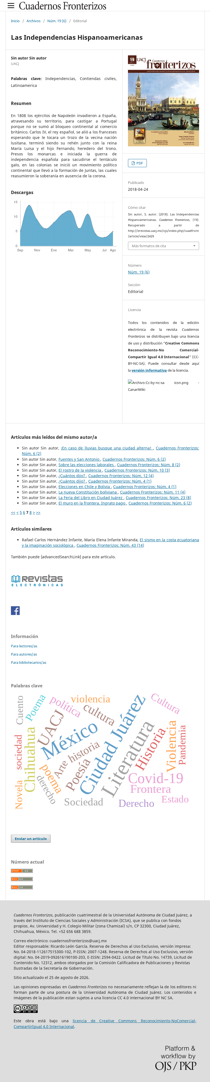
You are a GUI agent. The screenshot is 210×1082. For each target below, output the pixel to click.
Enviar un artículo (31, 838)
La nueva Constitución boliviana (88, 492)
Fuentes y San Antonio (79, 459)
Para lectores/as (24, 645)
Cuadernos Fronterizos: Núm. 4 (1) (119, 481)
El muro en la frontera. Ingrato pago (92, 503)
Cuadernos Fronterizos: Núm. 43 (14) (110, 545)
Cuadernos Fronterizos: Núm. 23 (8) (158, 497)
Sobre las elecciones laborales (87, 464)
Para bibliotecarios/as (28, 662)
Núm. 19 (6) (56, 20)
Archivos (33, 20)
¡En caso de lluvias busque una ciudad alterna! (107, 448)
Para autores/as (24, 654)
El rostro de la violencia (80, 470)
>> (38, 512)
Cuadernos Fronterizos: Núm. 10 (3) (137, 470)
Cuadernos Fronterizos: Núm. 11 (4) (152, 492)
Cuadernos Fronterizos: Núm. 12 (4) (121, 475)
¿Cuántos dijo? (72, 475)
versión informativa (149, 370)
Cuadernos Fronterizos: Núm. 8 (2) (148, 464)
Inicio (15, 20)
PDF (139, 163)
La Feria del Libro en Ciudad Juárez (91, 497)
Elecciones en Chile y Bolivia (85, 486)
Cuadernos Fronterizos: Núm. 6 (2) (134, 459)
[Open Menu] (10, 5)
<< (13, 512)
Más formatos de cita (149, 245)
